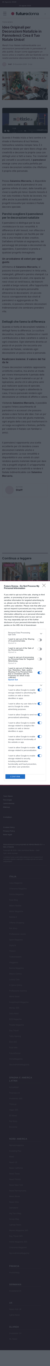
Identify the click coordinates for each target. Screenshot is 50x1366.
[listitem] (25, 633)
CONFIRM (15, 777)
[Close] (44, 586)
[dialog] (25, 683)
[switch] (40, 640)
